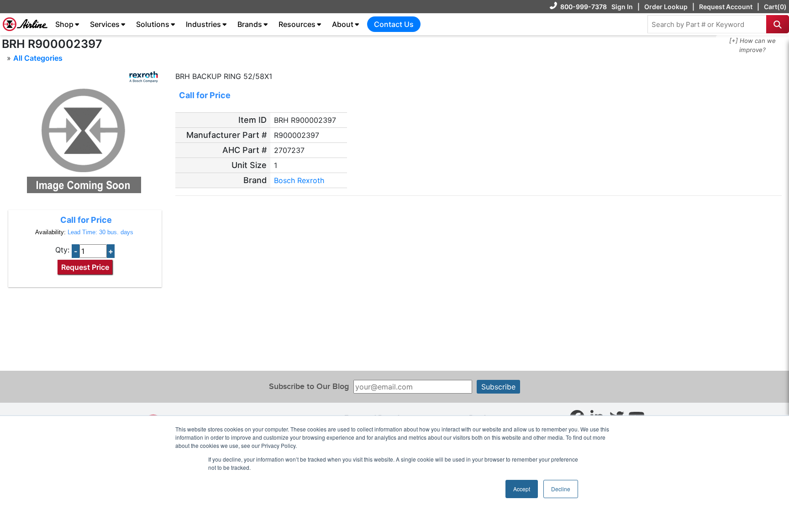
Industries (203, 24)
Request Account (725, 7)
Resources (297, 24)
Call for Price (86, 220)
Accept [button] (521, 489)
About (342, 24)
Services (105, 24)
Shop (64, 24)
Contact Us (394, 24)
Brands (249, 24)
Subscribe (498, 386)
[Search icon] (777, 24)
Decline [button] (560, 489)
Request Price (85, 267)
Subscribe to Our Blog (309, 386)
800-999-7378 (583, 7)
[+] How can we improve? (752, 45)
